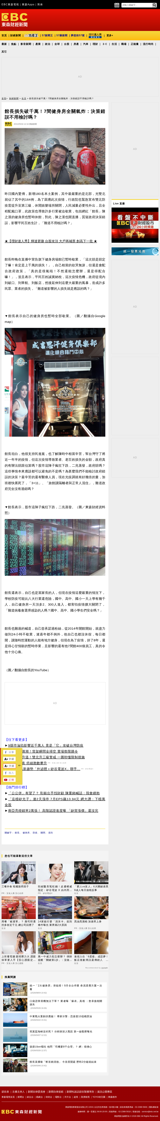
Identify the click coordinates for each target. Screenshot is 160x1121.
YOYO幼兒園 (98, 1097)
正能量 (135, 44)
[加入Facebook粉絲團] (9, 774)
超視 (76, 1097)
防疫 (35, 832)
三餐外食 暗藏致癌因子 (15, 886)
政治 (47, 44)
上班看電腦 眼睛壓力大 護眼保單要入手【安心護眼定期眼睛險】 (19, 958)
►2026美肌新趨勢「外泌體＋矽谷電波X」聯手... (42, 769)
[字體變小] (9, 767)
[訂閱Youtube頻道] (9, 781)
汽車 (85, 44)
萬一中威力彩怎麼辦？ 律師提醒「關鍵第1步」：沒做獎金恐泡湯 (55, 958)
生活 (114, 44)
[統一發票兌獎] (135, 254)
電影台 (58, 1097)
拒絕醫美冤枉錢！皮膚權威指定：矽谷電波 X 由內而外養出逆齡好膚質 (55, 888)
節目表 (5, 1091)
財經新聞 (15, 35)
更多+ (110, 35)
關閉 (43, 832)
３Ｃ (105, 44)
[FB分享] (9, 753)
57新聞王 (47, 35)
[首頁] (15, 19)
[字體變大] (9, 760)
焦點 (13, 44)
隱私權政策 (153, 1107)
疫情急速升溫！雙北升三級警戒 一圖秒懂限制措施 (46, 757)
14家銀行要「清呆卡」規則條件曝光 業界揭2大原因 (55, 923)
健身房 (26, 832)
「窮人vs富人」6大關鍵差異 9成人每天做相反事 (91, 888)
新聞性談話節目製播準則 (80, 1091)
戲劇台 (39, 1097)
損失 (50, 832)
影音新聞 (26, 44)
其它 (4, 51)
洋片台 (67, 1097)
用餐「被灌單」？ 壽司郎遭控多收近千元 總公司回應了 (19, 923)
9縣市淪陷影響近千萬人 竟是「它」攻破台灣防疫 (45, 745)
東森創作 (112, 1097)
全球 (57, 44)
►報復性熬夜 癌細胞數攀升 (26, 763)
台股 (66, 44)
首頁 (4, 35)
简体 (40, 4)
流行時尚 (148, 44)
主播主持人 (18, 1091)
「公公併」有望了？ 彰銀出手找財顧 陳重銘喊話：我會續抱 (54, 793)
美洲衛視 (85, 1097)
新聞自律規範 (55, 1091)
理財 (95, 44)
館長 (17, 832)
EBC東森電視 (10, 4)
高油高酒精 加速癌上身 (88, 921)
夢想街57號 (78, 35)
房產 (76, 44)
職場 (124, 44)
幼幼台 (49, 1097)
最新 (4, 44)
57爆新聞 (62, 35)
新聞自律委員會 (36, 1091)
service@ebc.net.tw (150, 1112)
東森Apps (28, 4)
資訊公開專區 (104, 1091)
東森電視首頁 (8, 1097)
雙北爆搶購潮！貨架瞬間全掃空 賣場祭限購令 (43, 751)
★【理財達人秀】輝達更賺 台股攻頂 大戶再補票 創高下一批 (49, 241)
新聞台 (21, 1097)
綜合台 (30, 1097)
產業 (38, 44)
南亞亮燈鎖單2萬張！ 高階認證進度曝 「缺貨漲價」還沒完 (53, 810)
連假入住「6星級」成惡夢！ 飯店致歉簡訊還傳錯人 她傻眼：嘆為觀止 (91, 958)
